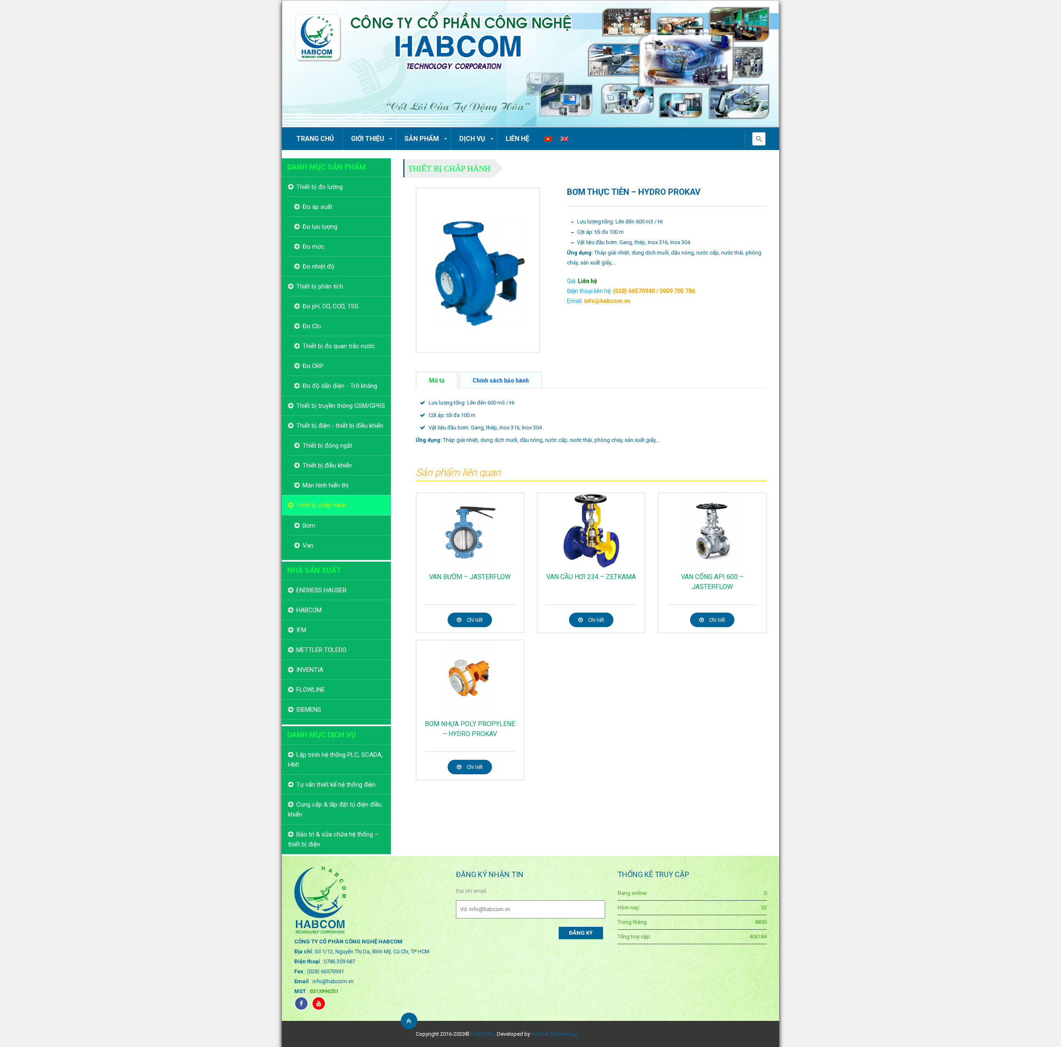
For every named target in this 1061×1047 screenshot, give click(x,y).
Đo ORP (313, 366)
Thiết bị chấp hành (449, 168)
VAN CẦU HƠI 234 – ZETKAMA (591, 577)
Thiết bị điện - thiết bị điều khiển (339, 425)
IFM (301, 630)
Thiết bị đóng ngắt (327, 445)
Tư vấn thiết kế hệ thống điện (335, 784)
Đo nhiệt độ (318, 266)
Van (308, 545)
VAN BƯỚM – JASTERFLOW (470, 577)
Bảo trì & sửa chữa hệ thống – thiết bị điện (333, 839)
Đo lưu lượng (320, 226)
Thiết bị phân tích (319, 286)
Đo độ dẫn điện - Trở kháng (340, 386)
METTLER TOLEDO (321, 650)
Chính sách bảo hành (500, 380)
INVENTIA (309, 670)
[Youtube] (319, 1003)
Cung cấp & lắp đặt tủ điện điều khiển (335, 809)
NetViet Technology (554, 1034)
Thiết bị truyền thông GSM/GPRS (340, 406)
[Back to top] (409, 1021)
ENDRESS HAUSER (321, 590)
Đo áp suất (317, 207)
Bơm (309, 525)
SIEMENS (308, 709)
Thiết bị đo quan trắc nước (339, 346)
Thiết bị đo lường (319, 187)
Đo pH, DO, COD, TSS (331, 306)
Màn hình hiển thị (326, 485)
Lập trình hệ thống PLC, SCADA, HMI (335, 759)
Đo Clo (312, 326)
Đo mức (314, 246)
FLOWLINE (310, 689)
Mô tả (437, 380)
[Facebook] (301, 1003)
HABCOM (309, 610)
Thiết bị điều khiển (327, 465)
